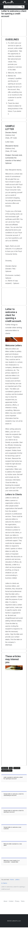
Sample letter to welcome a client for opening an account (14, 811)
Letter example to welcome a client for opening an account (13, 778)
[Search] (22, 6)
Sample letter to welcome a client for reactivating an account (14, 794)
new (10, 768)
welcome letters (7, 770)
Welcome (5, 768)
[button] (24, 2)
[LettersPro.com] (8, 2)
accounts (17, 768)
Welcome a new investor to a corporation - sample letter (11, 861)
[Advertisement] (14, 27)
